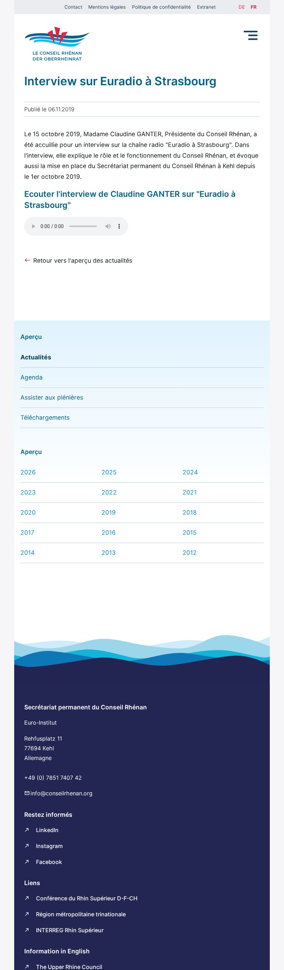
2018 (190, 512)
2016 (108, 532)
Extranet (206, 7)
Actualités (35, 357)
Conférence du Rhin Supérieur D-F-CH (86, 898)
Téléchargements (45, 417)
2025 (109, 472)
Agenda (31, 377)
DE (242, 7)
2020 (28, 512)
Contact (73, 7)
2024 (190, 472)
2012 (190, 552)
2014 (27, 552)
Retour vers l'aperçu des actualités (82, 260)
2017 (27, 532)
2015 (190, 532)
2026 (28, 472)
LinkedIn (47, 830)
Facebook (49, 861)
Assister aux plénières (51, 397)
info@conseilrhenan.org (61, 793)
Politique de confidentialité (161, 7)
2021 (190, 492)
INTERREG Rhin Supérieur (70, 930)
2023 (28, 492)
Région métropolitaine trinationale (81, 914)
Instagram (49, 845)
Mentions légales (107, 7)
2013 (108, 552)
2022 (109, 492)
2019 (108, 512)
